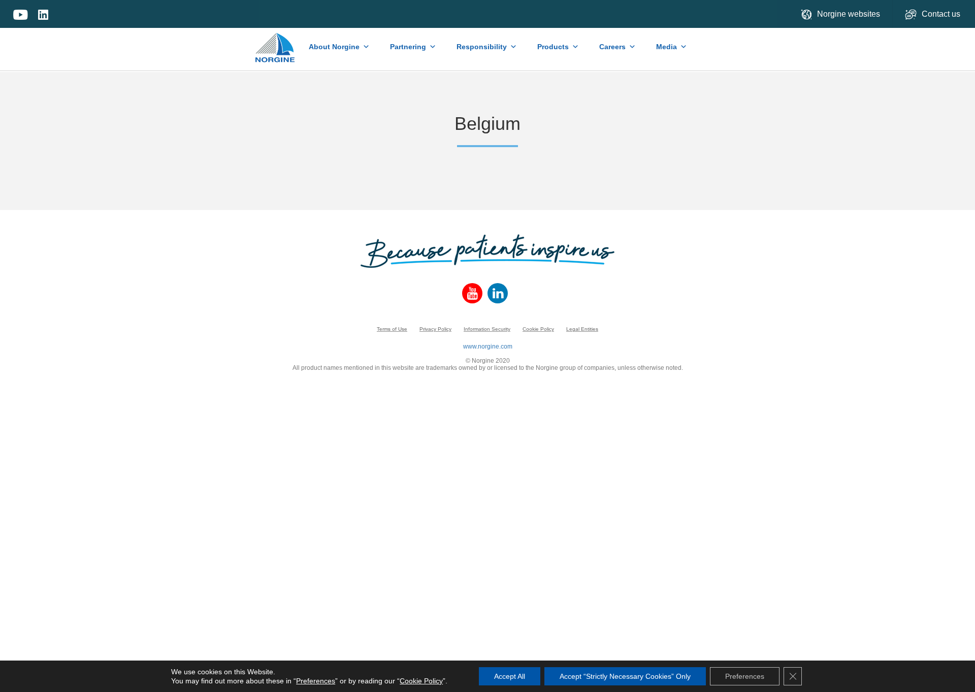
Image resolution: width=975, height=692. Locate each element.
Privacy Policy (435, 329)
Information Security (487, 329)
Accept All (509, 676)
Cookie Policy (538, 329)
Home (275, 43)
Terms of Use (392, 329)
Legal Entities (582, 329)
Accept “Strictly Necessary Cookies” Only (625, 676)
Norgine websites (848, 14)
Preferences (315, 681)
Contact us (942, 14)
